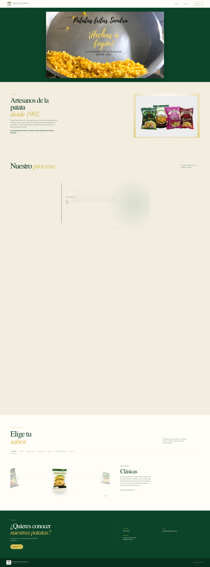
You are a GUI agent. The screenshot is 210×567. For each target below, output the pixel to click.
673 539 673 (126, 531)
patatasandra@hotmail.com (170, 531)
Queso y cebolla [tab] (30, 451)
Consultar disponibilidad (128, 490)
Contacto (198, 4)
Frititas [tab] (21, 451)
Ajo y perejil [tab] (40, 451)
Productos (186, 3)
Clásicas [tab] (13, 451)
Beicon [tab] (49, 451)
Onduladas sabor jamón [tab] (60, 451)
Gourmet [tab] (72, 451)
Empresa (177, 3)
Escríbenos (16, 546)
